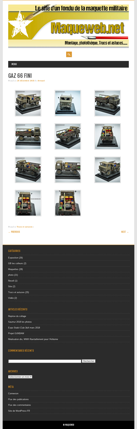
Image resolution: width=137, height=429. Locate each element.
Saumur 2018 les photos (20, 322)
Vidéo (11, 298)
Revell (11, 281)
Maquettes (13, 269)
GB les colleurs (15, 263)
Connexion (13, 393)
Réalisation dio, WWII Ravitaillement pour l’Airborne (33, 339)
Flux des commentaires (19, 405)
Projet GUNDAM (16, 333)
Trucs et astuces (25, 227)
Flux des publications (18, 399)
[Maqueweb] (68, 48)
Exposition (13, 257)
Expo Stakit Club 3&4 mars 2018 (24, 327)
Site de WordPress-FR (19, 411)
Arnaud (41, 81)
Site (10, 286)
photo (11, 275)
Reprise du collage (17, 316)
